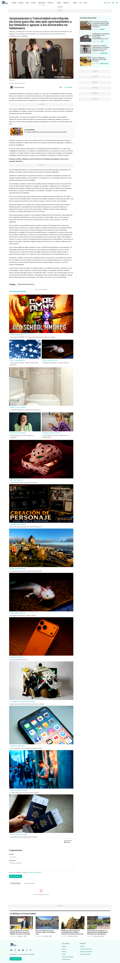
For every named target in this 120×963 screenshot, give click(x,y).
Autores (64, 951)
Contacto (82, 946)
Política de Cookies (85, 954)
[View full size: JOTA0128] (41, 59)
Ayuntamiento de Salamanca (26, 284)
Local (102, 41)
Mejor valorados (29, 883)
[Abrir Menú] (117, 2)
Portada (14, 2)
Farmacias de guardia (68, 957)
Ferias (85, 2)
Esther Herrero (97, 936)
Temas (64, 954)
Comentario (13, 860)
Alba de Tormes (104, 63)
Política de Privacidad (86, 951)
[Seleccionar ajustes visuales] (113, 2)
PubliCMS (31, 954)
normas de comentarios (34, 872)
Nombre (12, 854)
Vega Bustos (20, 936)
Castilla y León (103, 53)
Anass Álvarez (45, 936)
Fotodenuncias (66, 959)
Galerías (21, 2)
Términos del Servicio (86, 949)
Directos (64, 949)
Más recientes (16, 883)
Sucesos (102, 29)
